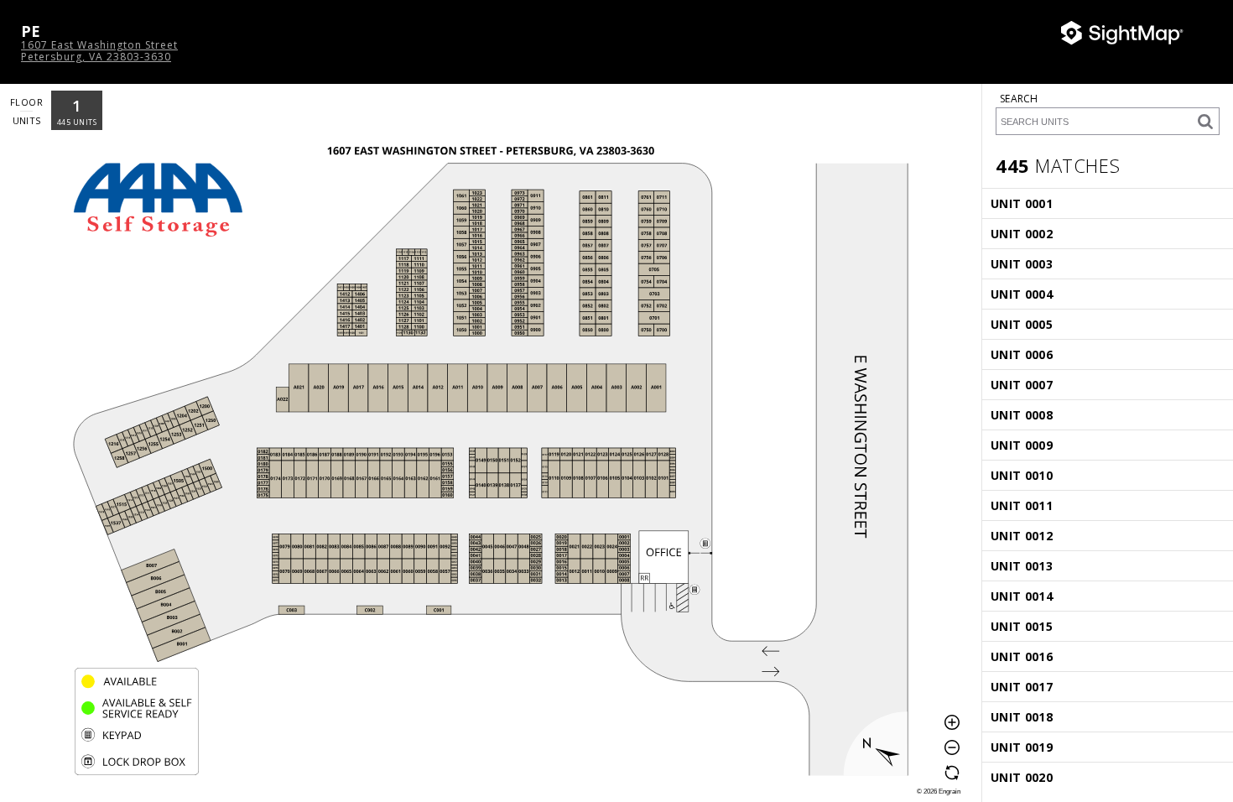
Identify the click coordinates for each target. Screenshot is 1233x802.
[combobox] (1107, 113)
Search (1019, 98)
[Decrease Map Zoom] (952, 747)
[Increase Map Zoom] (952, 722)
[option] (76, 110)
